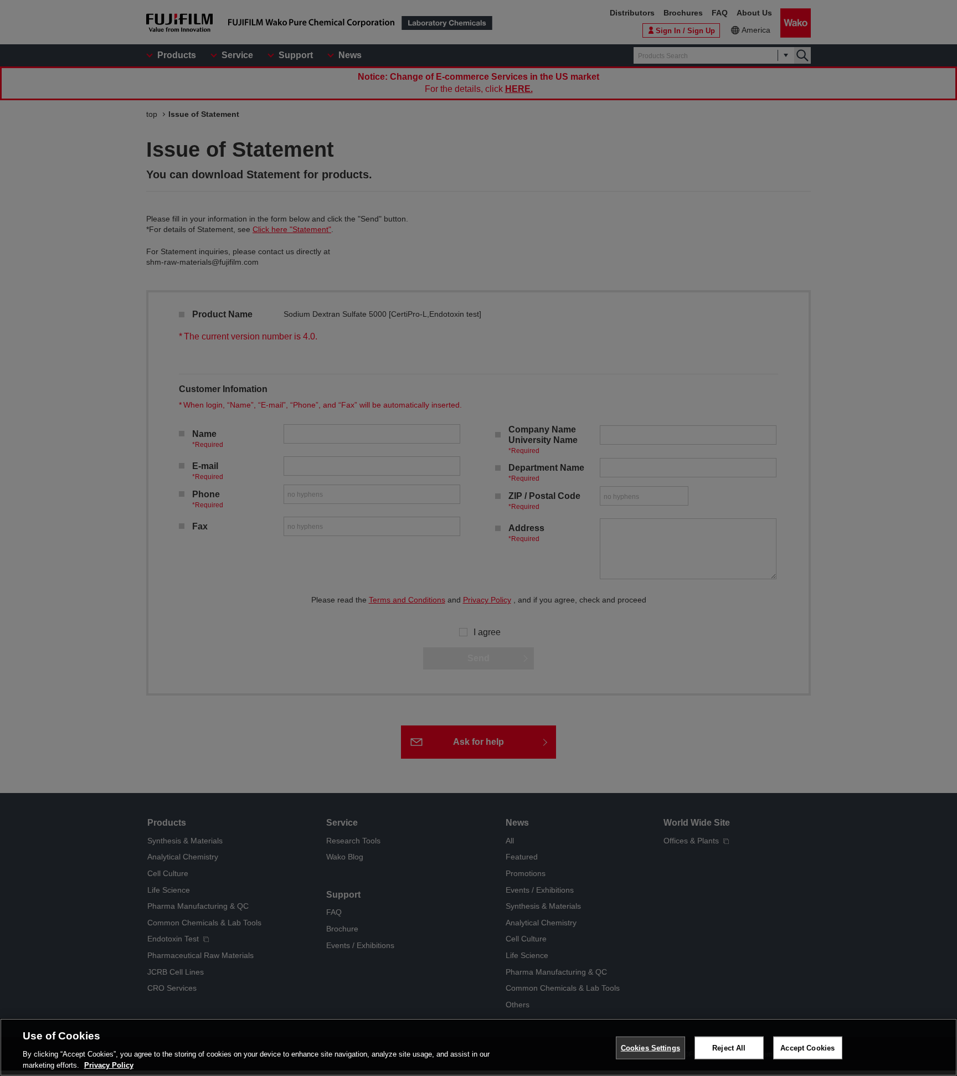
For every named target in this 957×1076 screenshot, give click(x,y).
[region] (478, 1047)
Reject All (728, 1048)
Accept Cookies (807, 1048)
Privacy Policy (108, 1064)
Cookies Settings (650, 1048)
